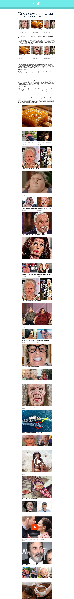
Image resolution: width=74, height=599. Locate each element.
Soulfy (37, 4)
